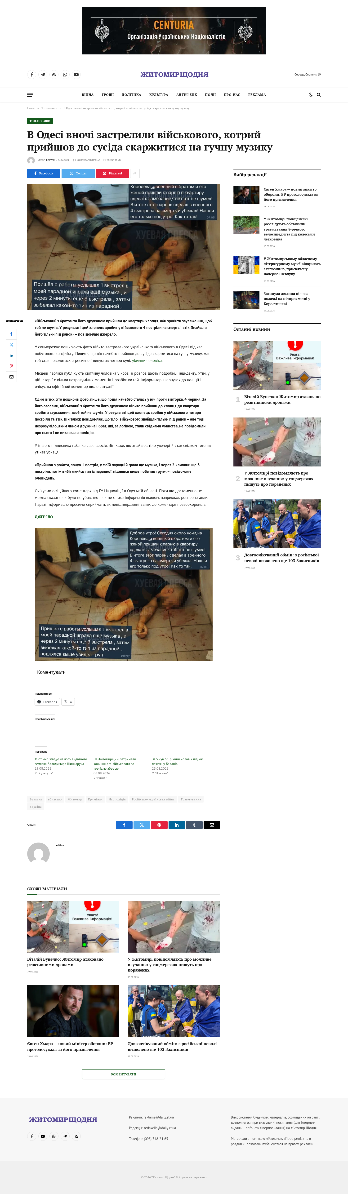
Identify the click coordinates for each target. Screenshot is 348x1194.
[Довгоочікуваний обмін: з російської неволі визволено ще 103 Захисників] (174, 1011)
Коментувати (123, 1074)
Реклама (257, 94)
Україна (36, 806)
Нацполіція (117, 799)
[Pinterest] (11, 365)
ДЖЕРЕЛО (44, 516)
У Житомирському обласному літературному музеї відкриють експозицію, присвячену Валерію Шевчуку (292, 266)
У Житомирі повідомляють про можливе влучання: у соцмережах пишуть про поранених (169, 964)
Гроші (108, 94)
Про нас (232, 94)
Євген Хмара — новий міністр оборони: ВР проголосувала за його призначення (70, 1046)
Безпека (36, 799)
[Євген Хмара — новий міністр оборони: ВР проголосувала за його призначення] (73, 1011)
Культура (158, 94)
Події (210, 94)
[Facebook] (11, 333)
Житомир (75, 799)
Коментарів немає (88, 160)
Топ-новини (40, 121)
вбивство (55, 799)
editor (50, 160)
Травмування (191, 799)
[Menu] (30, 94)
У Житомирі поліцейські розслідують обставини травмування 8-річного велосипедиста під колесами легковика (289, 229)
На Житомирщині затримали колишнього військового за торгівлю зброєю (115, 764)
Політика (131, 94)
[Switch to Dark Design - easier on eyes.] (311, 95)
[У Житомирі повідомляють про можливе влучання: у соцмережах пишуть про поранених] (174, 927)
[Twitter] (11, 344)
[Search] (318, 94)
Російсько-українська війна (153, 799)
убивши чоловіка (147, 360)
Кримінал (95, 799)
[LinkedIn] (11, 355)
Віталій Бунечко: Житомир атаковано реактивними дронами (65, 961)
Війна (88, 94)
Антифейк (186, 94)
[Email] (11, 376)
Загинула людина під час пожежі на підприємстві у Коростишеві (287, 298)
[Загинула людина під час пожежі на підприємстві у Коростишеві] (246, 300)
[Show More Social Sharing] (135, 173)
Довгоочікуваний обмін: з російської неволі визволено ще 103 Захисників (172, 1046)
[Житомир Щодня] (174, 74)
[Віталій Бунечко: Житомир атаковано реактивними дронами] (73, 927)
